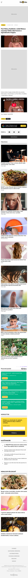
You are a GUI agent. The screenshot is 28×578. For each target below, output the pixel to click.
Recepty (3, 487)
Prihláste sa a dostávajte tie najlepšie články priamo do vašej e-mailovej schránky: (12, 422)
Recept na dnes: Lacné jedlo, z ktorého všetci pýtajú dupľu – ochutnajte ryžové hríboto (14, 492)
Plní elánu (3, 118)
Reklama (14, 558)
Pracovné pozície (6, 368)
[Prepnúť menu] (1, 2)
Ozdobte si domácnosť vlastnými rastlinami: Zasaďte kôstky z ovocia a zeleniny (12, 534)
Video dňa (8, 118)
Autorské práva (14, 553)
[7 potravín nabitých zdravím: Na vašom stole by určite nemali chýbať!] (14, 503)
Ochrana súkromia (14, 556)
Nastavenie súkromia (14, 551)
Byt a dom (4, 530)
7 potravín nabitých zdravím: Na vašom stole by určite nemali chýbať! (13, 513)
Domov (14, 561)
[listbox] (23, 440)
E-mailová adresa (6, 425)
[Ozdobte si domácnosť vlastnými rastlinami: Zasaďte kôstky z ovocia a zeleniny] (14, 524)
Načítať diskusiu (14, 136)
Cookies (14, 548)
